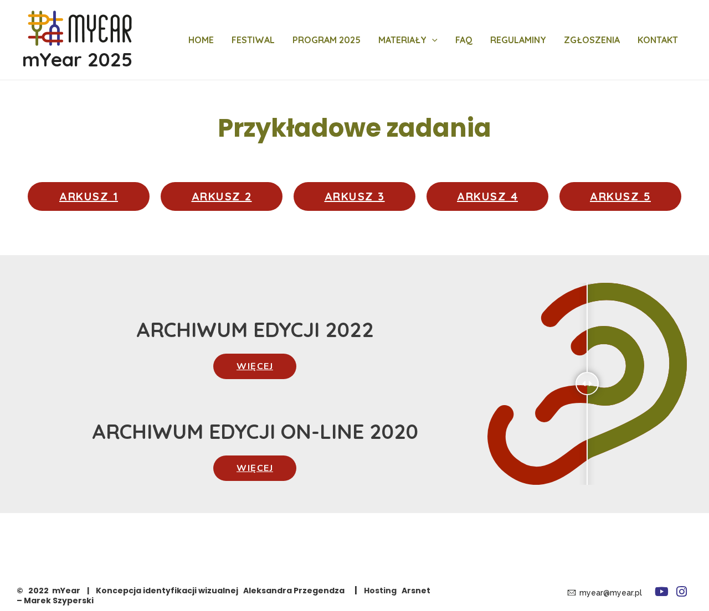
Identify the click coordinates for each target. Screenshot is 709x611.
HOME (201, 39)
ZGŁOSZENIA (592, 39)
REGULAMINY (518, 39)
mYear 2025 (77, 59)
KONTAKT (658, 39)
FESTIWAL (253, 39)
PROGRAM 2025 (326, 39)
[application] (432, 39)
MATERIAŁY (402, 39)
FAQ (463, 39)
